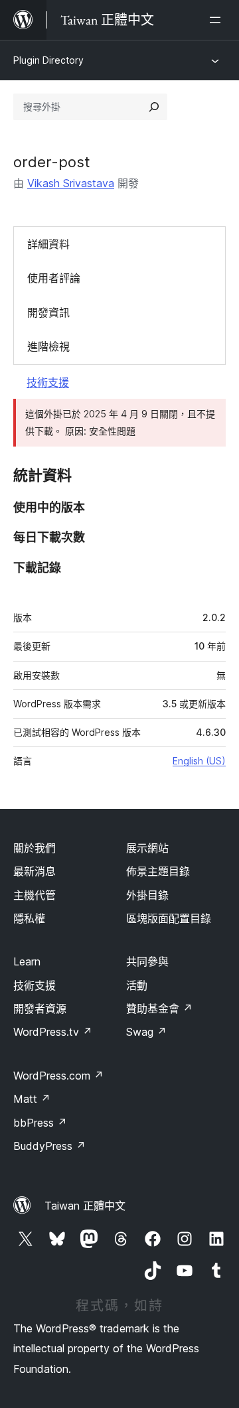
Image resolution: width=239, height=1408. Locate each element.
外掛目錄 (147, 895)
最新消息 (34, 871)
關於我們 (34, 848)
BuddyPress (49, 1146)
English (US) (199, 760)
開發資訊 (48, 312)
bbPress (40, 1122)
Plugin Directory (48, 60)
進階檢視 (48, 346)
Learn (26, 961)
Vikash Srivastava (70, 183)
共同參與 (147, 961)
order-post (51, 162)
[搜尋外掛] (154, 107)
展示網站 (147, 848)
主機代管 (34, 895)
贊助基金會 (159, 1008)
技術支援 (48, 382)
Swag (146, 1031)
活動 (136, 985)
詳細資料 (48, 244)
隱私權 (29, 918)
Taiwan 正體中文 (84, 1205)
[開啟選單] (218, 20)
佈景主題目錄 (158, 871)
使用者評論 (53, 278)
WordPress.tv (52, 1031)
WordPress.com (58, 1075)
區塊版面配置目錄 (168, 918)
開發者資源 (39, 1008)
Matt (31, 1098)
